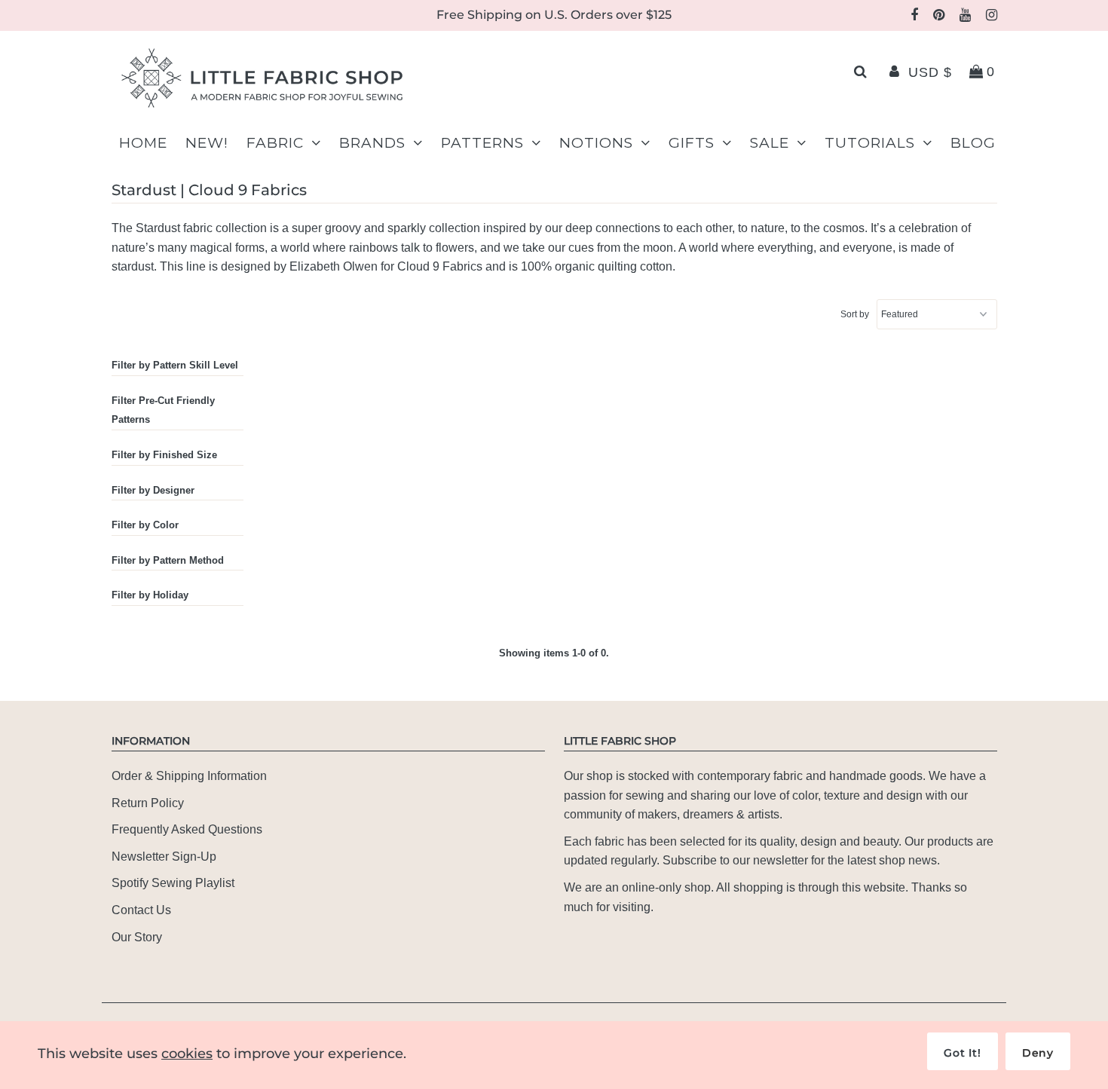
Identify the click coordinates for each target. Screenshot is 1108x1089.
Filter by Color (145, 525)
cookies (187, 1053)
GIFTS (692, 142)
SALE (769, 142)
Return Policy (148, 803)
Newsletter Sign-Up (164, 856)
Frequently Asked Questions (187, 829)
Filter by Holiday (150, 595)
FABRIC (275, 142)
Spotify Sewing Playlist (173, 882)
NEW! (206, 142)
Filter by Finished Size (164, 454)
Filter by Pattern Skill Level (175, 365)
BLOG (973, 142)
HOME (143, 142)
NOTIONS (596, 142)
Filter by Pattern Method (168, 560)
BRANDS (372, 142)
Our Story (137, 937)
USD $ (930, 72)
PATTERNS (482, 142)
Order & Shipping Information (189, 775)
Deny (1038, 1053)
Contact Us (141, 910)
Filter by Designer (153, 490)
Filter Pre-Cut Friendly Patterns (163, 410)
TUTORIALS (870, 142)
